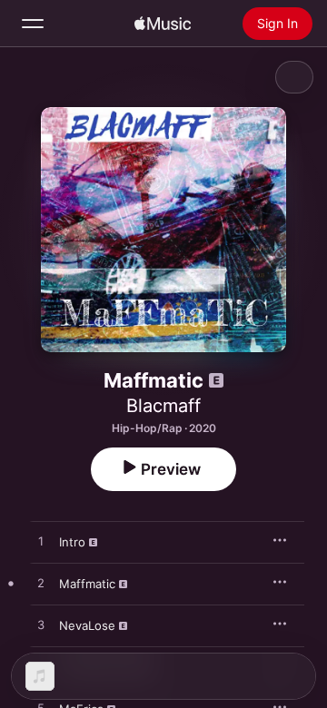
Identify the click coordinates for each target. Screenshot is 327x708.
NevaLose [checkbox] (87, 625)
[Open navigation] (33, 24)
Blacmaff (163, 406)
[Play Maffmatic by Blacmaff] (41, 583)
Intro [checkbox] (72, 542)
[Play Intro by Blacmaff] (41, 542)
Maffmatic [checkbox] (87, 583)
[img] (162, 23)
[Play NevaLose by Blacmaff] (41, 625)
